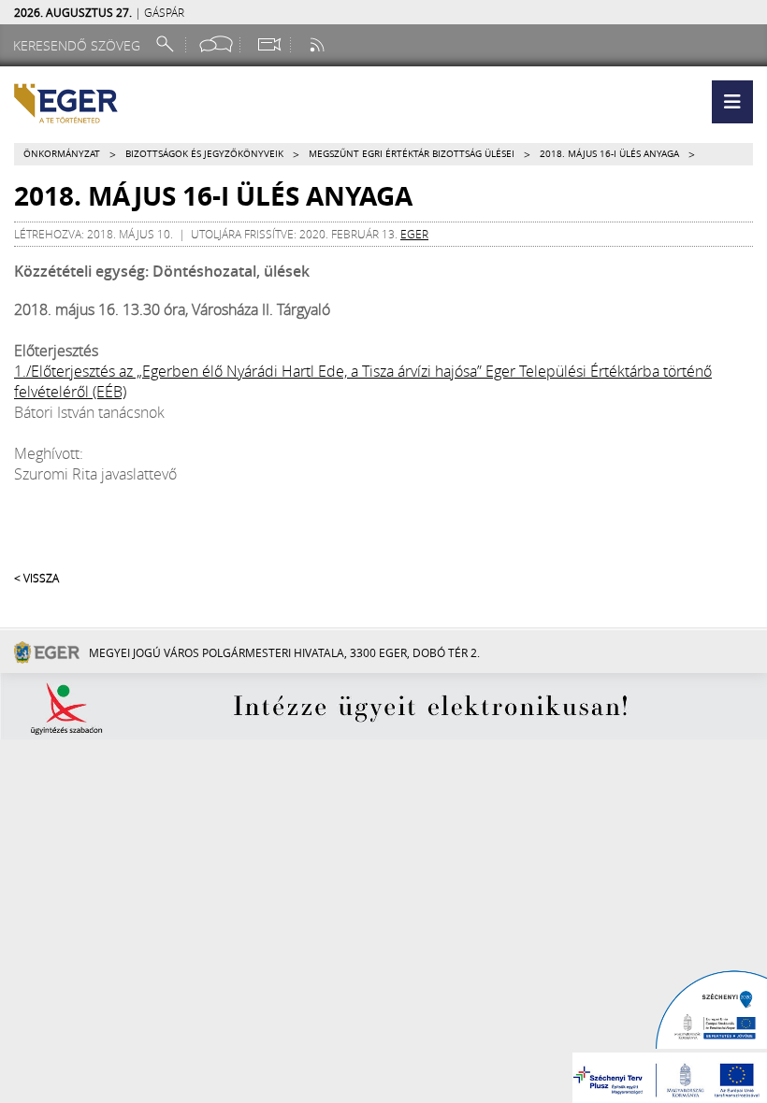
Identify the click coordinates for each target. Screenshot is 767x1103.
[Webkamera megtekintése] (268, 44)
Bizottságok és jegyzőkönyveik (204, 154)
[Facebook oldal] (216, 44)
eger (414, 233)
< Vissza (36, 577)
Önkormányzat (61, 154)
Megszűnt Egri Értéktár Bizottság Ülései (411, 154)
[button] (732, 101)
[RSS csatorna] (319, 44)
